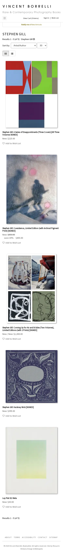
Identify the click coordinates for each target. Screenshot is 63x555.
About (8, 537)
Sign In (46, 18)
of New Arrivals (31, 24)
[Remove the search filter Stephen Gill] (34, 39)
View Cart (31, 18)
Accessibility (29, 537)
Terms (17, 537)
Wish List (55, 18)
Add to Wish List (13, 143)
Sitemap (53, 537)
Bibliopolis (39, 549)
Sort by (6, 45)
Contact (42, 537)
